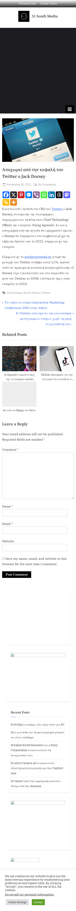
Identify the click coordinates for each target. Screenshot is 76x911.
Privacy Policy (27, 3)
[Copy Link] (6, 202)
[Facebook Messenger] (28, 194)
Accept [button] (38, 902)
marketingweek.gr (37, 257)
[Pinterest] (21, 194)
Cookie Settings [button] (17, 902)
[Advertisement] (38, 65)
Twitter (57, 209)
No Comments (47, 184)
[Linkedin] (51, 194)
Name (7, 506)
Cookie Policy (48, 3)
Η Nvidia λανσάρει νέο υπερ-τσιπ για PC (38, 724)
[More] (13, 202)
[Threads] (59, 194)
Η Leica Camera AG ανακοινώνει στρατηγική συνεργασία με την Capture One (37, 768)
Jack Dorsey (14, 292)
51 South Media (45, 16)
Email (7, 524)
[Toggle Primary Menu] (69, 109)
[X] (13, 194)
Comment (10, 449)
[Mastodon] (66, 194)
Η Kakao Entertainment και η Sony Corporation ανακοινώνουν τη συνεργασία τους (34, 750)
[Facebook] (6, 194)
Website (8, 541)
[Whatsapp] (44, 194)
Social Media (31, 292)
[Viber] (36, 194)
